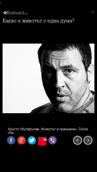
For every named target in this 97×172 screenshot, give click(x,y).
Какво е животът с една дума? (38, 21)
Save (44, 139)
